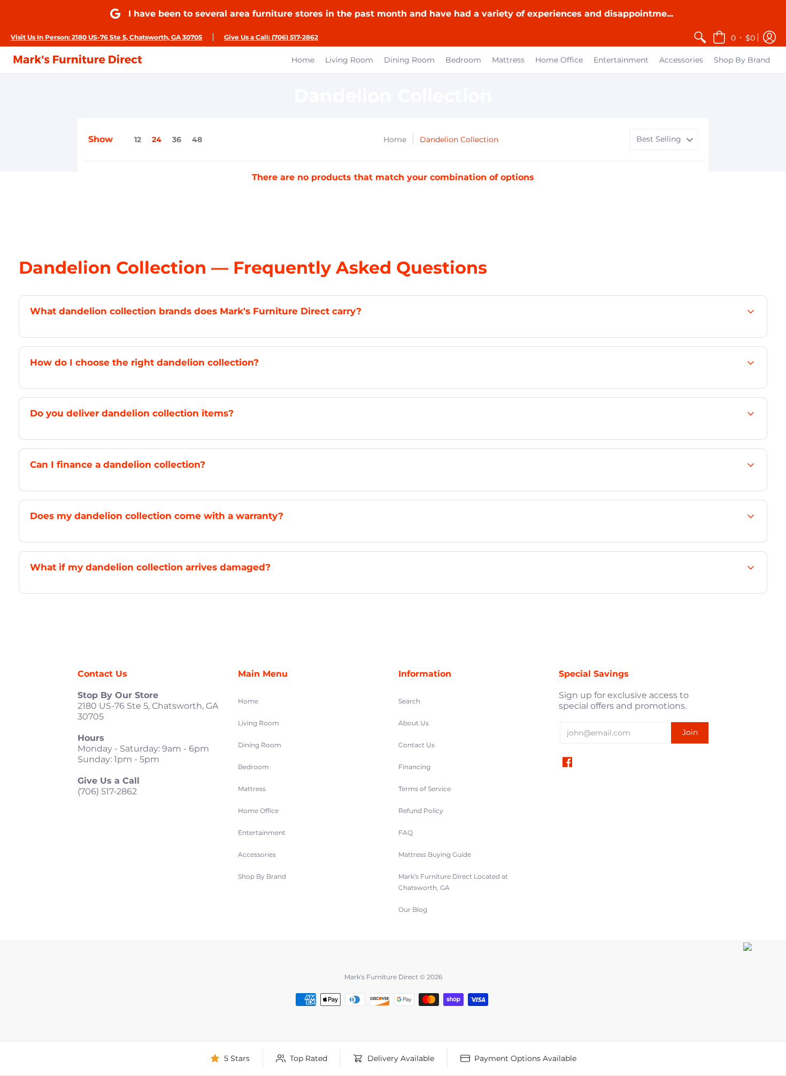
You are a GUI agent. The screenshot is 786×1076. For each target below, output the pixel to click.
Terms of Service (424, 789)
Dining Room (259, 745)
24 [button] (156, 139)
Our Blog (412, 909)
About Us (413, 723)
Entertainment (262, 833)
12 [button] (137, 139)
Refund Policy (420, 811)
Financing (414, 767)
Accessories (257, 854)
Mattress (252, 789)
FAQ (405, 833)
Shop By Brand (262, 876)
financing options (123, 490)
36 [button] (176, 139)
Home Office (258, 811)
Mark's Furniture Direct (381, 977)
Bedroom (253, 767)
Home (394, 139)
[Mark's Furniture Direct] (77, 60)
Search (409, 701)
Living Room (258, 723)
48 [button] (197, 139)
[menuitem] (700, 37)
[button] (734, 37)
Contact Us (416, 745)
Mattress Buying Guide (434, 854)
